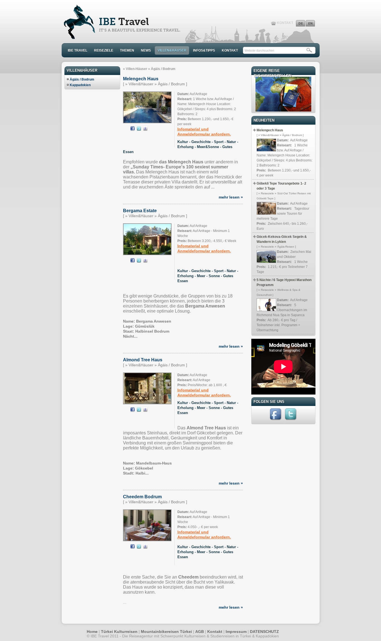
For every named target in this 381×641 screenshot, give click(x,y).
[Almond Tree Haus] (147, 402)
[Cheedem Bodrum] (147, 539)
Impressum (236, 631)
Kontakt (214, 631)
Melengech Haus (140, 78)
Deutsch (300, 23)
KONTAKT (285, 23)
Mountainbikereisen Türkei (166, 631)
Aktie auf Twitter (138, 128)
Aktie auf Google (145, 128)
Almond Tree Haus (142, 359)
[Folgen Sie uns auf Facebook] (276, 420)
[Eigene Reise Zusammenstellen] (283, 110)
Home (92, 631)
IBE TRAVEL (77, 50)
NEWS (146, 50)
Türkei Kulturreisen (119, 631)
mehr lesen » (231, 197)
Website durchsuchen (259, 50)
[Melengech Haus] (147, 121)
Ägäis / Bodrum (82, 79)
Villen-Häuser (136, 69)
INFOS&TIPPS (204, 50)
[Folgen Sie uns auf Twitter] (291, 420)
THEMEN (127, 50)
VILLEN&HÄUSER (172, 50)
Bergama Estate (140, 210)
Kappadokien (80, 85)
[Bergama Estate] (147, 253)
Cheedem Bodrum (142, 496)
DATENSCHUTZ (264, 631)
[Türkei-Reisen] (121, 38)
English (310, 23)
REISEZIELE (103, 50)
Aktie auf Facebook (132, 128)
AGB (199, 631)
